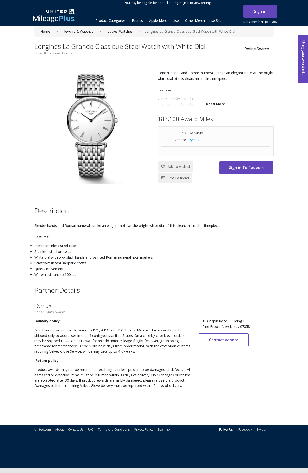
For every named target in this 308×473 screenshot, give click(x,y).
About (59, 429)
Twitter (262, 429)
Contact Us (75, 429)
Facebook (245, 429)
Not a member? (260, 22)
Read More (215, 104)
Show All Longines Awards (53, 53)
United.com (42, 429)
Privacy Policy (143, 429)
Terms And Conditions (114, 429)
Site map (163, 429)
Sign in (260, 11)
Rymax (194, 139)
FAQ (91, 429)
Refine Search (256, 49)
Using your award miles (303, 58)
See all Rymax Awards (50, 312)
